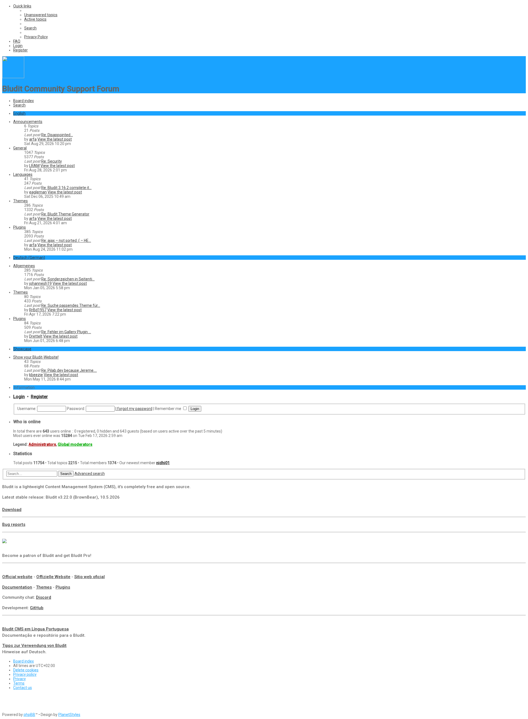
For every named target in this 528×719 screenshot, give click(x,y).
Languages (22, 174)
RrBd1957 (37, 310)
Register (39, 396)
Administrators (42, 444)
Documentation (17, 587)
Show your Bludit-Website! (36, 357)
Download (11, 509)
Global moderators (75, 444)
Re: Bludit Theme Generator (65, 214)
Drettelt (35, 336)
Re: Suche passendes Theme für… (70, 305)
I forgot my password (134, 408)
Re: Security (51, 161)
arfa (33, 139)
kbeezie (36, 375)
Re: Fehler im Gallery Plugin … (66, 332)
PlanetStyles (69, 714)
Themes (20, 201)
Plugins (19, 227)
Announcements (27, 121)
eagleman (38, 192)
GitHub (36, 607)
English (19, 113)
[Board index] (13, 77)
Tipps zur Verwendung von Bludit (34, 645)
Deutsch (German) (29, 257)
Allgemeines (24, 266)
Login (19, 396)
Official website (17, 576)
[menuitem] (40, 15)
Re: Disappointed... (57, 135)
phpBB (29, 714)
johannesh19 (40, 283)
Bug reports (13, 524)
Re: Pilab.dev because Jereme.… (69, 370)
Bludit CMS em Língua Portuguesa (35, 629)
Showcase (22, 349)
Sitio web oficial (89, 576)
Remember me (168, 408)
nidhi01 (163, 463)
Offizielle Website (53, 576)
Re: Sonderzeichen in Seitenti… (68, 279)
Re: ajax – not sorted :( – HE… (66, 240)
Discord (43, 597)
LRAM (34, 165)
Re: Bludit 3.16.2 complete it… (66, 187)
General (20, 148)
